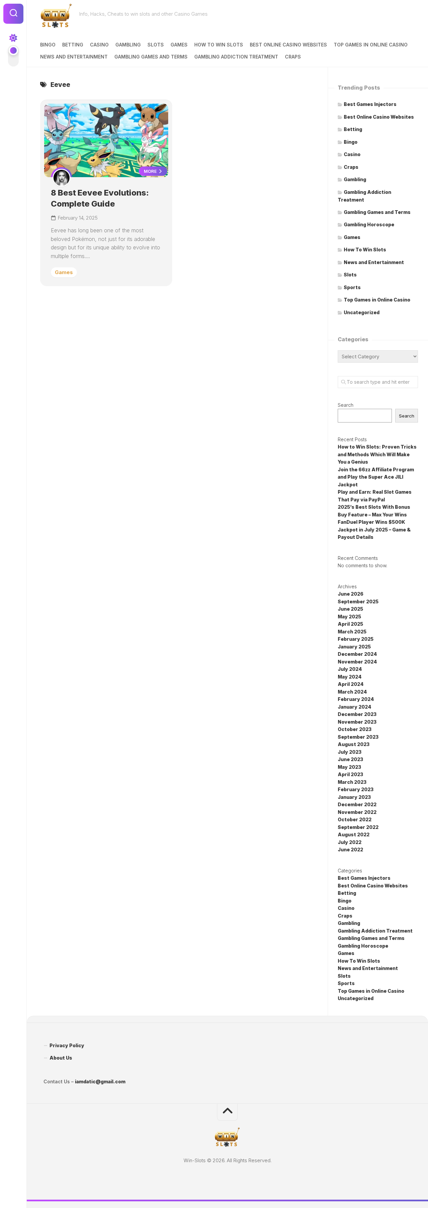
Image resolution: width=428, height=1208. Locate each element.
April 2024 (350, 684)
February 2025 (355, 639)
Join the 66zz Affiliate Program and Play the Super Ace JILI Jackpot (376, 477)
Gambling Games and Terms (151, 56)
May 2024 (349, 677)
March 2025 (352, 631)
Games (179, 44)
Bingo (48, 44)
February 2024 (356, 699)
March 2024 (352, 692)
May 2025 (349, 616)
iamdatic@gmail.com (100, 1081)
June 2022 (350, 849)
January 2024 (354, 707)
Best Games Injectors (370, 104)
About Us (60, 1058)
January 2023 (354, 797)
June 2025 (350, 609)
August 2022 (353, 834)
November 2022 (357, 812)
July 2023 (349, 752)
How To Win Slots (218, 44)
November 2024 (357, 662)
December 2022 (357, 804)
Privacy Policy (66, 1045)
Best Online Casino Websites (288, 44)
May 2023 (349, 767)
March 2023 (352, 782)
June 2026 (350, 594)
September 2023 (358, 737)
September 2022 (358, 827)
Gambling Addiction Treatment (236, 56)
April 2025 (350, 624)
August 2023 (353, 744)
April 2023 (350, 774)
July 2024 (350, 669)
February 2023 (355, 789)
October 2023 (354, 729)
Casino (99, 44)
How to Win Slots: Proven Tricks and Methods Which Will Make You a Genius (377, 454)
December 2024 (357, 654)
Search (345, 405)
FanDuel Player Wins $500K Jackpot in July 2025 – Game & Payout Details (374, 529)
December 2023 (357, 714)
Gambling (128, 44)
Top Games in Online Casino (371, 44)
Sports (352, 287)
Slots (155, 44)
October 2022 (354, 819)
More (151, 171)
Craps (293, 56)
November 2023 (357, 722)
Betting (72, 44)
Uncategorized (362, 312)
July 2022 (349, 842)
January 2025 (354, 646)
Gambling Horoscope (369, 224)
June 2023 (350, 759)
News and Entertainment (74, 56)
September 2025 (358, 601)
